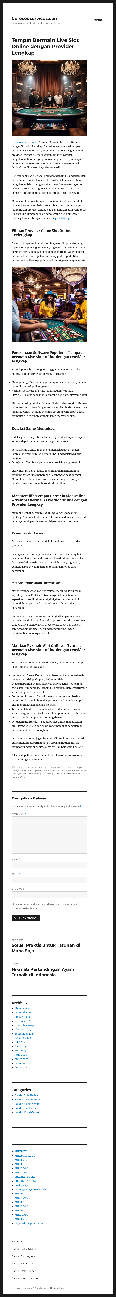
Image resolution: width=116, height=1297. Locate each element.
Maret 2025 (22, 1058)
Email (16, 874)
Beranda (17, 1241)
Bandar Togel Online (27, 1112)
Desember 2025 (24, 1020)
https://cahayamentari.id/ (30, 1189)
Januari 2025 (22, 1067)
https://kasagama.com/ (29, 1223)
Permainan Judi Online (55, 770)
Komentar (19, 814)
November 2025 (24, 1025)
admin (19, 767)
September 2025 (24, 1033)
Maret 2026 (22, 1008)
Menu (98, 20)
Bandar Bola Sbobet (26, 1095)
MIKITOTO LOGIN (25, 1155)
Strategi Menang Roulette (58, 774)
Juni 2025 (20, 1046)
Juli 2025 (20, 1042)
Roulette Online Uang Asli (32, 774)
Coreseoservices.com (35, 18)
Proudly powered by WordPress (49, 1288)
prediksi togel (63, 218)
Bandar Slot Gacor (25, 1108)
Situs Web (18, 889)
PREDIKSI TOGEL (25, 1176)
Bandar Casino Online (50, 767)
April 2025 (21, 1054)
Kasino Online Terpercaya (30, 770)
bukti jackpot (23, 1185)
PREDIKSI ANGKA (25, 1180)
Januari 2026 (22, 1016)
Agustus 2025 (23, 1037)
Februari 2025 (23, 1063)
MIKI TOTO (21, 1168)
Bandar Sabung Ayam (27, 1103)
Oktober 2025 (23, 1029)
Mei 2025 (20, 1050)
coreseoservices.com (24, 142)
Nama (16, 859)
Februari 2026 (23, 1012)
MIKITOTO (21, 1151)
